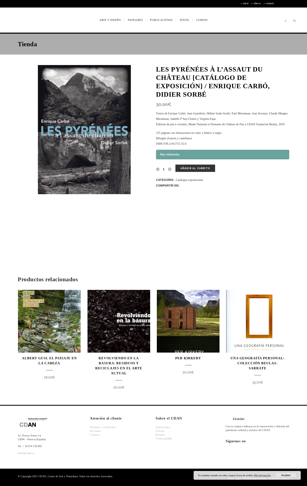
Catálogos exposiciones (189, 180)
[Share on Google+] (191, 185)
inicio (246, 3)
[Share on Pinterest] (204, 185)
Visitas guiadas (164, 438)
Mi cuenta (95, 431)
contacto (270, 3)
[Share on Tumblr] (200, 185)
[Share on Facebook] (182, 185)
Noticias (160, 431)
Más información (262, 475)
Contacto (94, 434)
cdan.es (257, 3)
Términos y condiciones (103, 427)
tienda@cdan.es (26, 453)
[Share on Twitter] (186, 185)
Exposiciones (163, 427)
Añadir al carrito (195, 168)
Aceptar (286, 475)
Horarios (160, 434)
